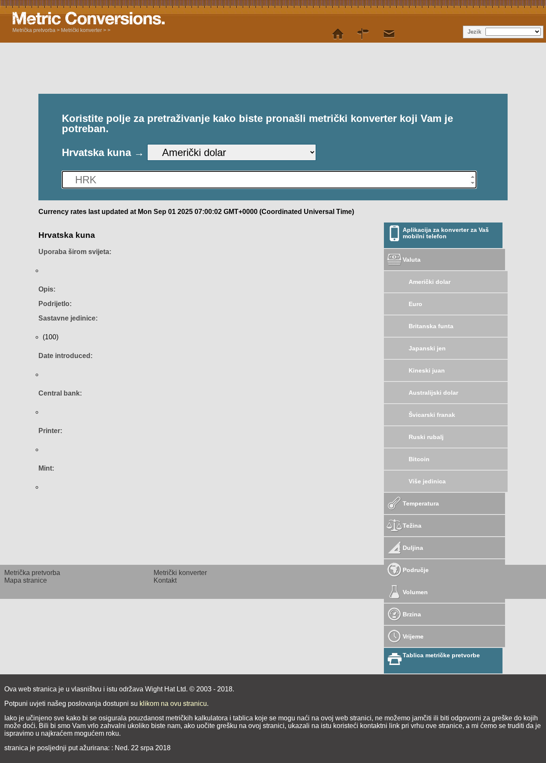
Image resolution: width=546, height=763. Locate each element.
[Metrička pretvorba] (337, 34)
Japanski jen (427, 348)
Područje (416, 569)
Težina (412, 525)
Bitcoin (419, 459)
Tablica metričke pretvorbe (441, 655)
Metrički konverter (81, 30)
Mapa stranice (25, 580)
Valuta (412, 259)
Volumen (415, 592)
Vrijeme (413, 636)
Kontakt (165, 580)
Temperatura (421, 503)
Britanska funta (431, 326)
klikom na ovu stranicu (173, 703)
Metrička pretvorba (33, 30)
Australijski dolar (433, 392)
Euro (415, 304)
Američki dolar (429, 281)
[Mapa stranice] (363, 34)
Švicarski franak (432, 414)
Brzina (412, 614)
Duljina (413, 547)
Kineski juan (427, 370)
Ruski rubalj (426, 437)
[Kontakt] (389, 34)
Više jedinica (427, 481)
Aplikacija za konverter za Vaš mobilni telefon (446, 233)
